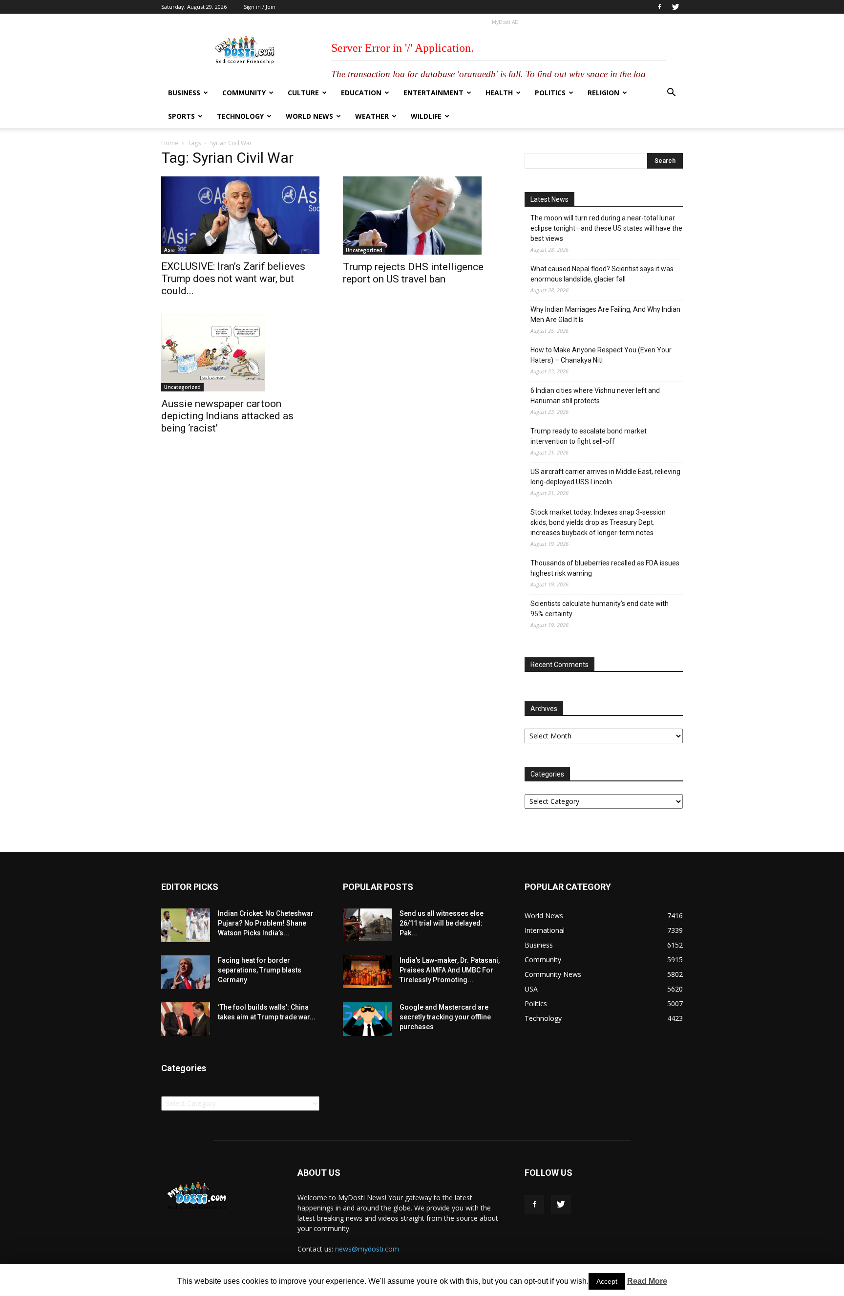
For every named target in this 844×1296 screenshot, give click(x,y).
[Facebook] (659, 7)
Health (499, 92)
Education (361, 92)
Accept (606, 1281)
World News (309, 116)
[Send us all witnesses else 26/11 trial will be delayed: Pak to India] (367, 924)
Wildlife (426, 116)
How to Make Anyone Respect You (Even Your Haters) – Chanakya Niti (601, 355)
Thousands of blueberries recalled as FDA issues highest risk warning (604, 568)
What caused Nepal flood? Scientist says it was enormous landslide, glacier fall (602, 274)
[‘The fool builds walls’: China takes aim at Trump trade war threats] (185, 1019)
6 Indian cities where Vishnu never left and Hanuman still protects (595, 396)
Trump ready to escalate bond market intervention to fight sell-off (588, 436)
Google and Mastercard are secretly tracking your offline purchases (445, 1017)
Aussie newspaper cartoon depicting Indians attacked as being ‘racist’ (227, 416)
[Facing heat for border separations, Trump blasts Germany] (185, 972)
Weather (372, 116)
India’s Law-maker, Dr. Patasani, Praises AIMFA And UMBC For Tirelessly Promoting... (450, 970)
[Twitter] (675, 7)
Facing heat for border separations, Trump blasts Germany (259, 970)
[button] (671, 93)
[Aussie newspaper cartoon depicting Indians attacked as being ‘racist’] (240, 353)
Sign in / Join (259, 6)
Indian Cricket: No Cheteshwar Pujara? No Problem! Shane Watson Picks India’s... (266, 923)
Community (244, 92)
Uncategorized (364, 250)
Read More (647, 1281)
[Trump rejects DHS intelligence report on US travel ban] (422, 215)
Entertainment (433, 92)
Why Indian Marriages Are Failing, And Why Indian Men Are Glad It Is (605, 314)
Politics (550, 92)
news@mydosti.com (367, 1248)
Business (184, 92)
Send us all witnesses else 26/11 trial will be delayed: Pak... (442, 923)
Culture (303, 92)
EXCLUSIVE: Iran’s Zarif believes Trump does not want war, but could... (233, 278)
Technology (240, 116)
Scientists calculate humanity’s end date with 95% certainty (599, 609)
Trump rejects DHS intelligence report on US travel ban (413, 273)
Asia (169, 249)
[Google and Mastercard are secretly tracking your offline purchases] (367, 1019)
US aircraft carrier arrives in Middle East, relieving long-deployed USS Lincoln (605, 477)
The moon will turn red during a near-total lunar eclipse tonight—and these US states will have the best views (606, 228)
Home (169, 143)
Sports (181, 116)
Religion (603, 92)
